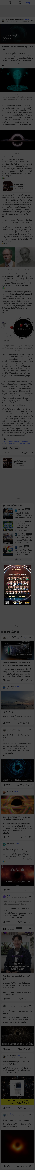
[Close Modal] (28, 568)
